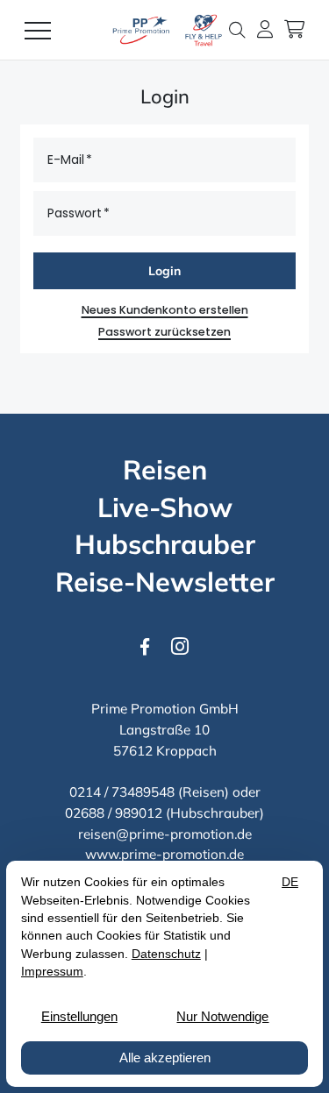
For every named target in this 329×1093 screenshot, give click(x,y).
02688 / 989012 (113, 813)
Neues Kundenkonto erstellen (165, 309)
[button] (241, 29)
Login (164, 270)
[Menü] (38, 29)
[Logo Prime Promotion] (165, 30)
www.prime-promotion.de (164, 854)
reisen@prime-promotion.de (165, 834)
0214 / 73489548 (122, 792)
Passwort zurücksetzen (164, 331)
